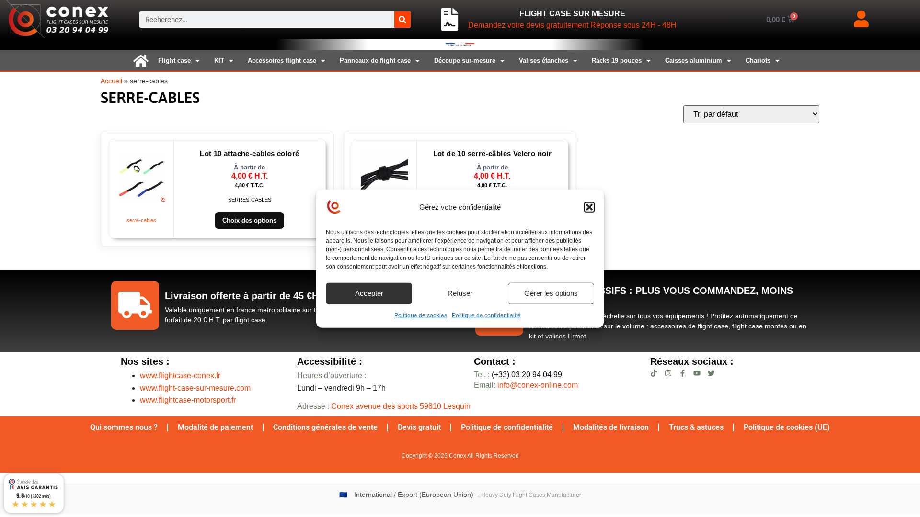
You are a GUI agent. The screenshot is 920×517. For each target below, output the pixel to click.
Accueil (111, 81)
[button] (589, 207)
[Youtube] (697, 373)
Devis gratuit (419, 427)
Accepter (369, 293)
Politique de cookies (420, 315)
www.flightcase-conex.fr (180, 375)
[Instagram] (668, 373)
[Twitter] (711, 373)
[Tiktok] (653, 373)
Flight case (174, 60)
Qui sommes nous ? (124, 427)
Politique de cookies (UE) (787, 427)
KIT (219, 60)
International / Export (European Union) (413, 494)
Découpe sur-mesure (464, 60)
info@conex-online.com (537, 385)
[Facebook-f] (682, 373)
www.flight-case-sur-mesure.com (195, 388)
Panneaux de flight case (375, 60)
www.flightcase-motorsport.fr (188, 400)
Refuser (460, 293)
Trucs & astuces (696, 427)
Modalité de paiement (215, 427)
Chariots (758, 60)
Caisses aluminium (693, 60)
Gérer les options (551, 293)
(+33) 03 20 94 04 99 (518, 375)
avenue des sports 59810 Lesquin (401, 406)
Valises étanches (543, 60)
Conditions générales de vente (325, 427)
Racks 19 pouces (617, 60)
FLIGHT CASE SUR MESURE (572, 14)
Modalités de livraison (611, 427)
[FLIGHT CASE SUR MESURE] (449, 19)
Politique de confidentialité (486, 315)
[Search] (402, 19)
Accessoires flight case (282, 60)
